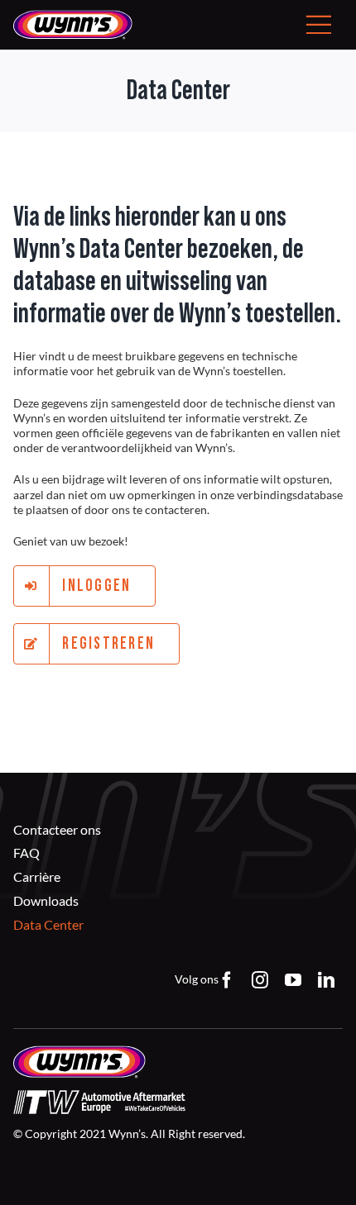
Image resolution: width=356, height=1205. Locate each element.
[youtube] (293, 980)
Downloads (46, 900)
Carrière (36, 876)
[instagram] (260, 980)
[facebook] (227, 980)
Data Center (48, 924)
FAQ (26, 852)
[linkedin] (326, 980)
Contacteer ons (57, 829)
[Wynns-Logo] (72, 15)
